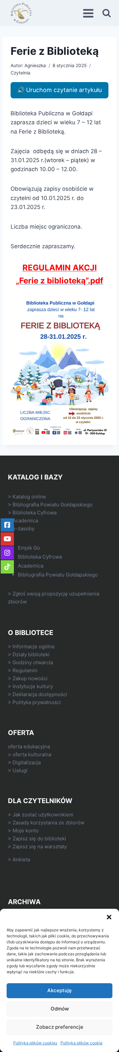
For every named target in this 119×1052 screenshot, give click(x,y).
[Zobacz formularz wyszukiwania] (106, 13)
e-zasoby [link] (23, 528)
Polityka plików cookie (81, 1042)
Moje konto (26, 830)
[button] (109, 917)
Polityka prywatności (37, 702)
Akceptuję (59, 990)
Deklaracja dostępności (40, 694)
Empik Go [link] (29, 548)
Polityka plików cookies (35, 1042)
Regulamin (25, 670)
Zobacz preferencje (59, 1027)
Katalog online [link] (29, 496)
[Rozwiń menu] (89, 13)
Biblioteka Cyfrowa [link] (35, 512)
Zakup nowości (30, 678)
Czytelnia (20, 72)
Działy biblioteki (31, 654)
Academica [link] (25, 520)
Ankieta (21, 859)
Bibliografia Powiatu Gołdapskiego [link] (53, 504)
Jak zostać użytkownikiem (43, 814)
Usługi (20, 770)
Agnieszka (35, 65)
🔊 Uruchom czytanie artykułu (59, 89)
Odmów (60, 1008)
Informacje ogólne (34, 646)
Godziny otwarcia (33, 662)
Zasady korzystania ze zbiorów (48, 822)
